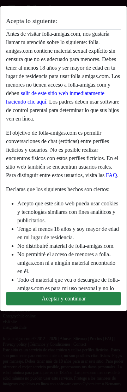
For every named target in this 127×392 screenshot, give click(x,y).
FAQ (111, 175)
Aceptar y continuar (64, 299)
